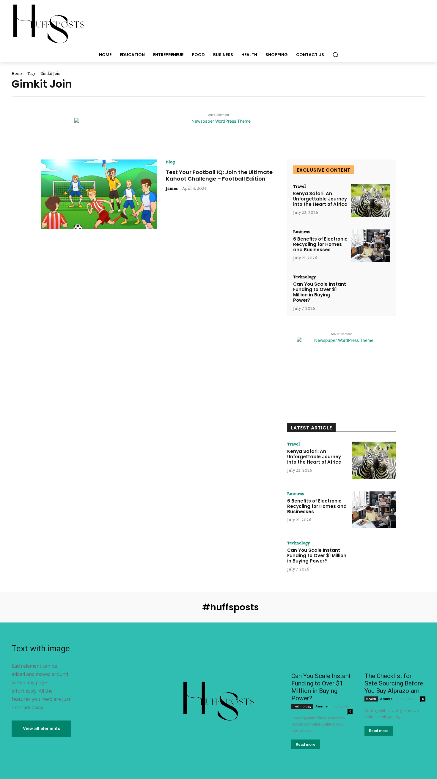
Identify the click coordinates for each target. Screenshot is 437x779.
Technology (304, 276)
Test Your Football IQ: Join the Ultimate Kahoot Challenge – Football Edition (219, 175)
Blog (170, 161)
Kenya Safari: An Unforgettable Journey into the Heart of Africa (320, 198)
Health (371, 699)
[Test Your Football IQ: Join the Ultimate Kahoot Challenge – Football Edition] (99, 194)
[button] (335, 55)
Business (301, 231)
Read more (305, 744)
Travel (299, 186)
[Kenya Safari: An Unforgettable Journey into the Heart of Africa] (370, 200)
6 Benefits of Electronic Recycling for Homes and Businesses (320, 244)
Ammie (321, 706)
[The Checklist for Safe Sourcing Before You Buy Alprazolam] (394, 653)
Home (17, 73)
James (172, 188)
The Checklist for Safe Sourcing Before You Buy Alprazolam (393, 683)
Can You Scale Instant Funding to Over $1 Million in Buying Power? (319, 292)
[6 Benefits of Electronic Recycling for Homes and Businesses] (370, 245)
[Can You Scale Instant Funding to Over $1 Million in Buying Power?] (370, 290)
